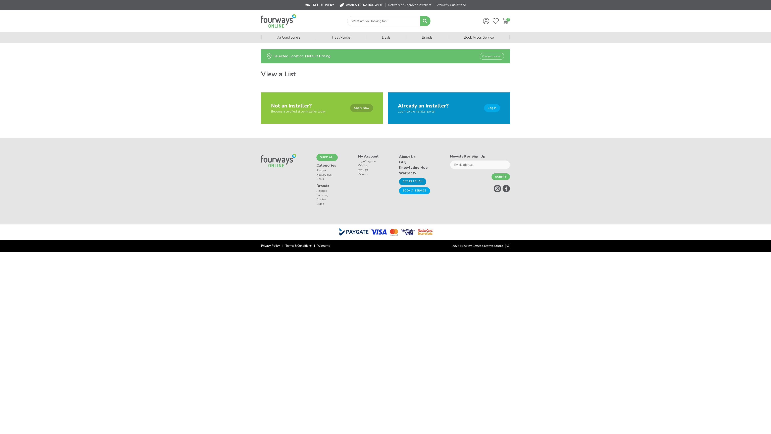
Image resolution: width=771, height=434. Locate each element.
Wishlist (363, 165)
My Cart (363, 170)
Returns (363, 174)
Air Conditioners (289, 37)
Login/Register (367, 161)
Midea (320, 204)
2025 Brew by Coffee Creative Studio (477, 246)
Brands (427, 37)
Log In (492, 108)
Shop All (327, 157)
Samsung (322, 195)
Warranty (407, 173)
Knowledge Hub (413, 167)
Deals (386, 37)
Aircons (321, 170)
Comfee (321, 199)
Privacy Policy (270, 246)
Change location (491, 56)
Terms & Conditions (299, 246)
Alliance (321, 191)
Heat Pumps (341, 37)
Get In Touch (413, 181)
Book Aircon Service (479, 37)
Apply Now (361, 108)
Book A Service (414, 190)
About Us (407, 156)
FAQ (403, 162)
